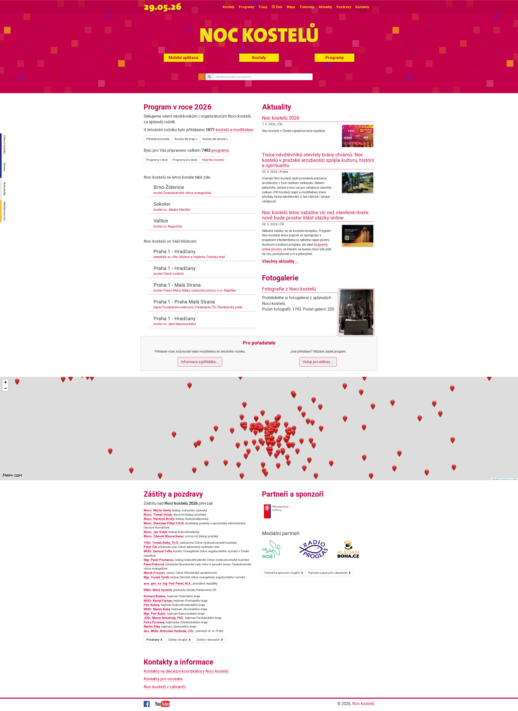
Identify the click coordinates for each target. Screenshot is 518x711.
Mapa (291, 7)
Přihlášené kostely (158, 139)
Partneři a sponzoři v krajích (282, 572)
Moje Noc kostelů (213, 159)
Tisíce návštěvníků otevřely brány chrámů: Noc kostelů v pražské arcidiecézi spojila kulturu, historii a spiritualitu (318, 160)
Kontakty (362, 7)
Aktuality (325, 7)
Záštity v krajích (178, 639)
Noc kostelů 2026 (280, 118)
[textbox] (262, 77)
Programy (246, 7)
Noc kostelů (363, 703)
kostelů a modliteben (234, 129)
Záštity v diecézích (208, 639)
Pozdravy (343, 7)
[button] (255, 429)
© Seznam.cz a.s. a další (508, 479)
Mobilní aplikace (183, 57)
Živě (278, 7)
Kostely (228, 7)
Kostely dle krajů (185, 139)
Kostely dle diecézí (215, 139)
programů (220, 150)
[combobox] (263, 76)
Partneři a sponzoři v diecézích (328, 572)
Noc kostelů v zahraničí (165, 686)
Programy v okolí (157, 159)
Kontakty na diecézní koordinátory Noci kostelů (186, 671)
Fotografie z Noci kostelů (289, 289)
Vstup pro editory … (318, 362)
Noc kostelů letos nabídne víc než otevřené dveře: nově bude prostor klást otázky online (315, 215)
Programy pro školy (185, 159)
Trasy (263, 7)
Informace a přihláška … (200, 362)
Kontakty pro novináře (163, 678)
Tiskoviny (306, 7)
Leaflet (496, 479)
